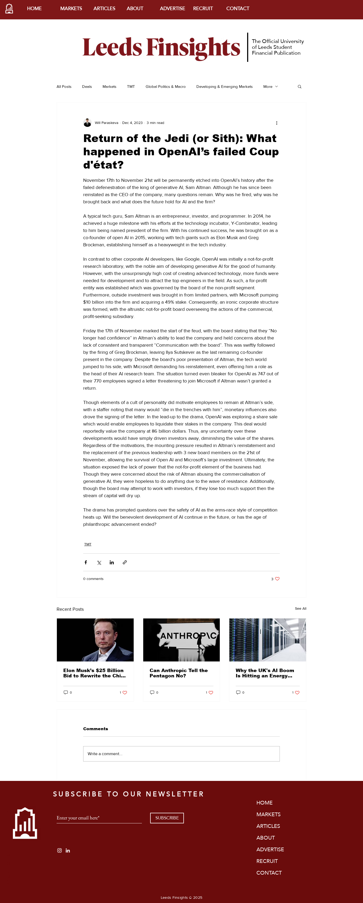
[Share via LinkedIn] (111, 562)
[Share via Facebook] (85, 562)
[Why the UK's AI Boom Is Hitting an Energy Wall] (267, 639)
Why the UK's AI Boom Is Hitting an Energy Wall (265, 673)
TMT (131, 86)
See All (300, 608)
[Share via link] (124, 562)
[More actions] (276, 122)
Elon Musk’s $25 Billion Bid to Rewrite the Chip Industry (93, 673)
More (267, 86)
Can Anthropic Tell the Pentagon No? (179, 673)
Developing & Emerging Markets (224, 86)
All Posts (64, 86)
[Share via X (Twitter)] (98, 562)
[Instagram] (59, 850)
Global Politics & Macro (166, 86)
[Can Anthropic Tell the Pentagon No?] (181, 639)
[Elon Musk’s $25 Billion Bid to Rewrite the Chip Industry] (95, 639)
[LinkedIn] (68, 850)
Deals (87, 86)
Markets (109, 86)
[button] (299, 86)
